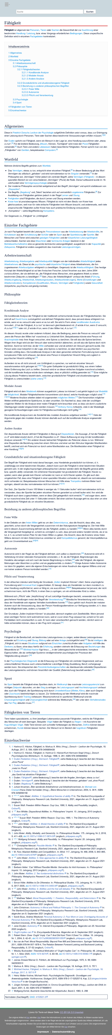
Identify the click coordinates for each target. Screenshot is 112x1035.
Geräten (25, 149)
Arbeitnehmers (11, 264)
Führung (95, 276)
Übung (76, 195)
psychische (40, 264)
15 (5, 397)
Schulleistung (30, 234)
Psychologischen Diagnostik (23, 660)
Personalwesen (53, 231)
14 (104, 394)
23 (81, 528)
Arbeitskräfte (93, 231)
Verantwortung (56, 599)
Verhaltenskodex (98, 699)
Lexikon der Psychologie (42, 132)
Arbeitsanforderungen (65, 279)
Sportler (90, 234)
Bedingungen (76, 33)
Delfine (86, 724)
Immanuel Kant (29, 584)
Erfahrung (47, 646)
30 (64, 599)
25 (82, 553)
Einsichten (57, 643)
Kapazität (96, 243)
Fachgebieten (36, 36)
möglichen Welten (66, 397)
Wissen (43, 143)
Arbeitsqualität (45, 261)
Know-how (13, 201)
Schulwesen (10, 234)
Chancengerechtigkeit (14, 699)
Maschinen (41, 240)
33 (21, 649)
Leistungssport (67, 687)
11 (17, 327)
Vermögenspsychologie (35, 182)
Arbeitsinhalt (28, 279)
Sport (59, 234)
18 (23, 439)
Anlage (62, 640)
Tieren (43, 29)
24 (36, 540)
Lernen (65, 195)
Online (15, 808)
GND (32, 996)
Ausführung (87, 29)
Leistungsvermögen (71, 246)
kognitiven (81, 727)
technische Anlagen (61, 240)
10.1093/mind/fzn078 (25, 854)
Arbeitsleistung (76, 231)
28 (67, 587)
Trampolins (75, 481)
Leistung (31, 33)
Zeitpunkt (17, 687)
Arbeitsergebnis (27, 261)
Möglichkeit (13, 394)
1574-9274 (41, 953)
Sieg (43, 687)
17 (76, 397)
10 (14, 327)
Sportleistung (76, 234)
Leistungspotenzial (90, 684)
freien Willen (32, 522)
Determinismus (61, 522)
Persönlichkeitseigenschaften (52, 666)
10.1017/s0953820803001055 (50, 938)
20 (22, 448)
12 (39, 365)
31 (62, 622)
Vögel (49, 721)
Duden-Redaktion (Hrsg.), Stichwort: (35, 758)
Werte (80, 279)
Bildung (42, 640)
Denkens (8, 646)
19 (26, 439)
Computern (50, 149)
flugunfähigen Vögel (13, 724)
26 (73, 559)
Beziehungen (95, 646)
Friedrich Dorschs (21, 132)
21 (60, 483)
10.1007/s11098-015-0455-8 (42, 885)
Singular (75, 173)
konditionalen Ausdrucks (88, 322)
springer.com (18, 956)
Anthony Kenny (65, 406)
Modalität (103, 391)
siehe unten (36, 378)
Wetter (75, 690)
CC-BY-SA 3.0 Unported (71, 1012)
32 (86, 639)
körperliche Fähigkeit (60, 264)
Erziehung (22, 640)
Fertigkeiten (13, 198)
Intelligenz (98, 640)
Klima (82, 690)
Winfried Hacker (31, 649)
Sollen (57, 581)
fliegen (78, 721)
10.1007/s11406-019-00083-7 (76, 953)
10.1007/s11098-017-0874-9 (40, 836)
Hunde (20, 727)
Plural (85, 143)
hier (27, 1017)
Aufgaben (87, 643)
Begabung (25, 192)
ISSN (33, 953)
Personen (34, 29)
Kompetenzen (29, 282)
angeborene (77, 192)
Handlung (20, 33)
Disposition (14, 189)
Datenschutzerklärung (63, 1031)
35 (93, 669)
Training (27, 696)
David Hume (21, 318)
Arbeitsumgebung (12, 279)
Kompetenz (48, 210)
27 (73, 562)
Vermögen (17, 170)
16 (8, 397)
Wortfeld (46, 165)
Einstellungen (90, 279)
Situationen (33, 643)
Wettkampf (62, 684)
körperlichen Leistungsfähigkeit (82, 237)
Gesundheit (97, 282)
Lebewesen (44, 146)
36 (74, 699)
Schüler (45, 234)
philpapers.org (18, 814)
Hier (39, 1017)
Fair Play (12, 702)
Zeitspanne (9, 246)
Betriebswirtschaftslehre (15, 243)
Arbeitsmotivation (12, 282)
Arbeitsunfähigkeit (85, 267)
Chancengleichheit (38, 699)
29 (70, 587)
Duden (11, 140)
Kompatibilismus (69, 537)
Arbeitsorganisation (44, 279)
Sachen (55, 29)
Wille (41, 345)
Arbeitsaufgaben (26, 267)
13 (41, 365)
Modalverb (31, 391)
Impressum (43, 1031)
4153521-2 (41, 996)
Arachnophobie (11, 339)
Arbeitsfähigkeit (87, 261)
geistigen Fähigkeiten (50, 237)
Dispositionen (67, 433)
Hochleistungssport (88, 687)
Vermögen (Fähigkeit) (84, 176)
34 (30, 655)
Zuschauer (14, 693)
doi (24, 836)
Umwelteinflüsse (63, 690)
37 (33, 702)
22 (78, 528)
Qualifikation (43, 282)
